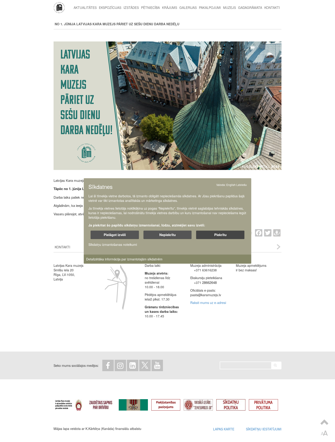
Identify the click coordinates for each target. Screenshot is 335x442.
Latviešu (241, 185)
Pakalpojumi (210, 7)
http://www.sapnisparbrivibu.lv (104, 403)
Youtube (157, 365)
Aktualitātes (85, 7)
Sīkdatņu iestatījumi (263, 429)
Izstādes (131, 7)
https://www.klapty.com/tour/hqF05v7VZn (202, 403)
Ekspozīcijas (110, 7)
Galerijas (188, 7)
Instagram (120, 365)
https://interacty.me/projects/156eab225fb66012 (137, 403)
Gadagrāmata (250, 7)
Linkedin (132, 365)
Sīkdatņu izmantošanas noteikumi (112, 244)
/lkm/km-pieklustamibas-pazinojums (169, 403)
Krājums (169, 7)
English (231, 185)
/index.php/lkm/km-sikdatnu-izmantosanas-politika (234, 403)
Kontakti (272, 7)
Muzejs (229, 7)
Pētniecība (150, 7)
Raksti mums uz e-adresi (208, 302)
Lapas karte (223, 429)
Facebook (108, 365)
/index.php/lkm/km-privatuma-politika (267, 403)
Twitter (145, 365)
